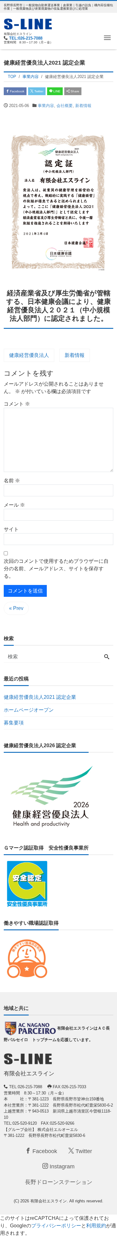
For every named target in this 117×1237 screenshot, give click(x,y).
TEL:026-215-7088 (25, 38)
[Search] (106, 657)
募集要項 (14, 722)
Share (74, 91)
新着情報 (83, 105)
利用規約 (96, 1225)
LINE (56, 91)
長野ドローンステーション (58, 1182)
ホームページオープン (29, 710)
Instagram (61, 1166)
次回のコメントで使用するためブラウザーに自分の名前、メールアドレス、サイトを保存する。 (56, 568)
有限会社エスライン (48, 1201)
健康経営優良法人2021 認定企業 (40, 697)
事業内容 (46, 105)
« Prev (16, 608)
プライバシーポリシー (56, 1225)
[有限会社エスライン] (28, 23)
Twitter (38, 91)
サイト (11, 529)
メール (14, 505)
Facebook (16, 91)
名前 (12, 480)
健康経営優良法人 (29, 355)
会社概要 (64, 105)
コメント (17, 404)
